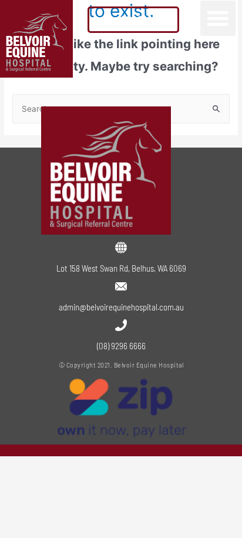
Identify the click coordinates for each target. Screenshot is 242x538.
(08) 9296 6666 (121, 345)
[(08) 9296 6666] (121, 325)
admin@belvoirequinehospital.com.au (121, 307)
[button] (218, 18)
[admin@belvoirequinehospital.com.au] (121, 286)
